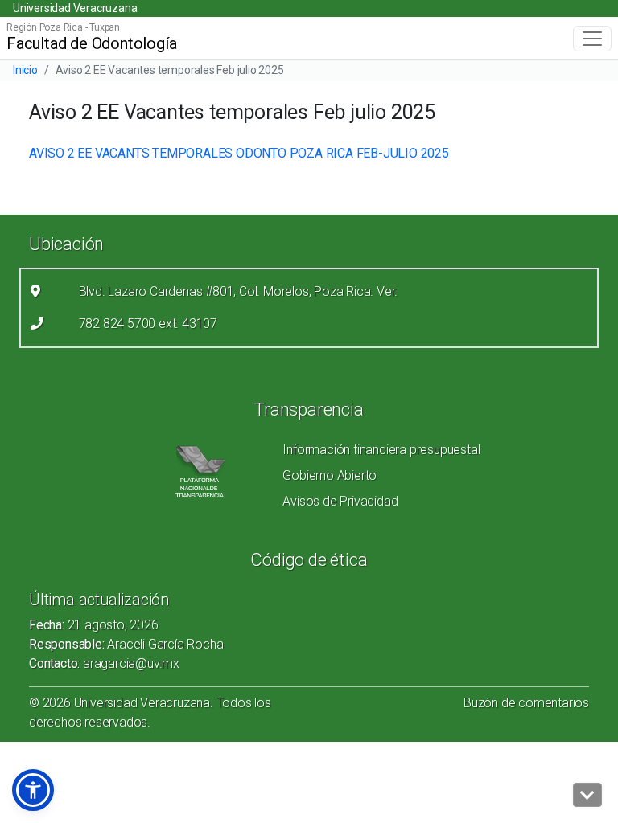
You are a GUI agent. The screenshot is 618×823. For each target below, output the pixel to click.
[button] (33, 790)
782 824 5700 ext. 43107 (148, 323)
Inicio (25, 69)
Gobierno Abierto (329, 475)
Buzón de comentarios (526, 702)
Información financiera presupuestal (381, 449)
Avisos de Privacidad (340, 501)
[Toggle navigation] (592, 38)
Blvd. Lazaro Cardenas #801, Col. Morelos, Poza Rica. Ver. (238, 291)
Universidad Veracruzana (75, 8)
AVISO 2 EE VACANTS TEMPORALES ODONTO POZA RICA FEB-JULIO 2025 (239, 153)
